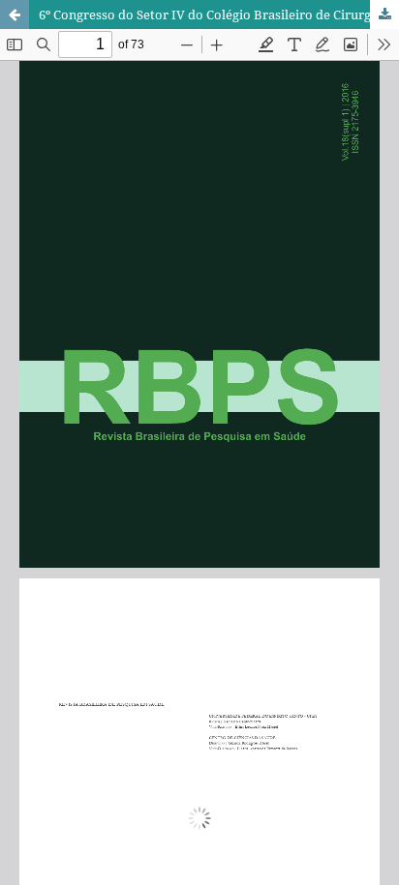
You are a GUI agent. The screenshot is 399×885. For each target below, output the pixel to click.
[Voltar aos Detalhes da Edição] (14, 14)
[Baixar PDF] (384, 14)
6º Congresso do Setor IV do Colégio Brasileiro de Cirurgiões (217, 14)
